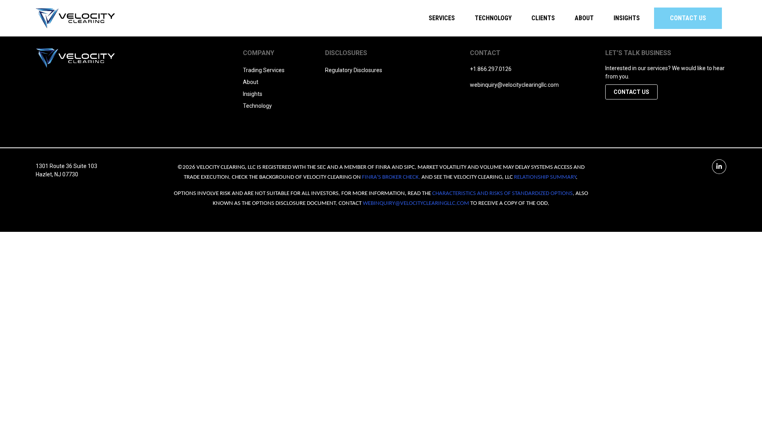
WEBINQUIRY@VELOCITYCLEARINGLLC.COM (416, 203)
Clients (543, 18)
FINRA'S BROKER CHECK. (391, 177)
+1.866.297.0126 (491, 69)
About (250, 82)
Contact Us (688, 18)
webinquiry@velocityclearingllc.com (514, 85)
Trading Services (264, 70)
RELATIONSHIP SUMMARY (545, 177)
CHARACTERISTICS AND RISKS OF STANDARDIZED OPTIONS (502, 194)
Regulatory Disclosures (353, 70)
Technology (493, 18)
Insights (627, 18)
